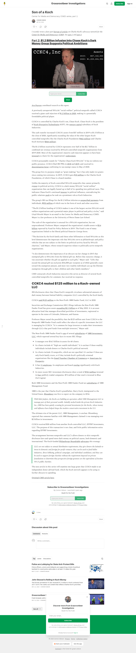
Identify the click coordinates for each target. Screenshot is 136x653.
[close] (87, 597)
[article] (68, 569)
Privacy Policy (83, 627)
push (47, 195)
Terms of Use (77, 625)
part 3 (79, 34)
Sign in (129, 4)
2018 (69, 164)
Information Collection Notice (67, 627)
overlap (76, 365)
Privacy (67, 639)
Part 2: (36, 40)
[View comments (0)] (41, 27)
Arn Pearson (37, 105)
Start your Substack (63, 644)
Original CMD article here (43, 477)
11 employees (46, 365)
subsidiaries (80, 333)
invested (35, 155)
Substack (58, 649)
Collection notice (81, 639)
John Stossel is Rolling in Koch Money (49, 580)
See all (35, 609)
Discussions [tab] (47, 559)
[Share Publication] (111, 4)
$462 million (85, 138)
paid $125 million (46, 300)
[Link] (29, 42)
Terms (73, 639)
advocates (85, 441)
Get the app (78, 644)
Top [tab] (34, 559)
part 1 (70, 34)
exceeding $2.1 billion (66, 308)
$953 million (47, 203)
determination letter (40, 167)
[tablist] (40, 534)
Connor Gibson (41, 20)
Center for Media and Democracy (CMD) (48, 34)
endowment (71, 155)
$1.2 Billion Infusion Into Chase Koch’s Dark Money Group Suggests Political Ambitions (64, 42)
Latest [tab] (39, 559)
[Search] (107, 4)
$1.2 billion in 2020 (68, 113)
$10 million (79, 175)
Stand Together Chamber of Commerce (70, 358)
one (64, 333)
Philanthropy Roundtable (69, 441)
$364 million (50, 141)
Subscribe (119, 4)
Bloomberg (48, 394)
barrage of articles (61, 31)
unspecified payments (89, 200)
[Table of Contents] (2, 326)
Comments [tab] (36, 534)
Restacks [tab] (45, 534)
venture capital (75, 124)
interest (63, 192)
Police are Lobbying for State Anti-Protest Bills (53, 564)
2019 (77, 164)
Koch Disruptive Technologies (46, 124)
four (39, 375)
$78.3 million (90, 372)
